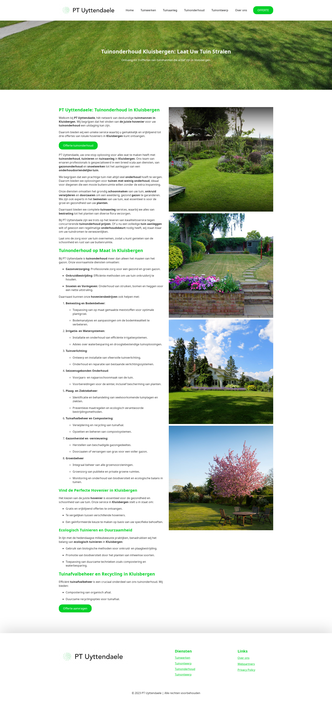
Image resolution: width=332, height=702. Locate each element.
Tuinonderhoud (194, 10)
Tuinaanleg (170, 10)
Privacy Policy (246, 670)
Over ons (241, 10)
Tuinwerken (148, 10)
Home (130, 10)
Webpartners (246, 664)
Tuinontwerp (219, 10)
